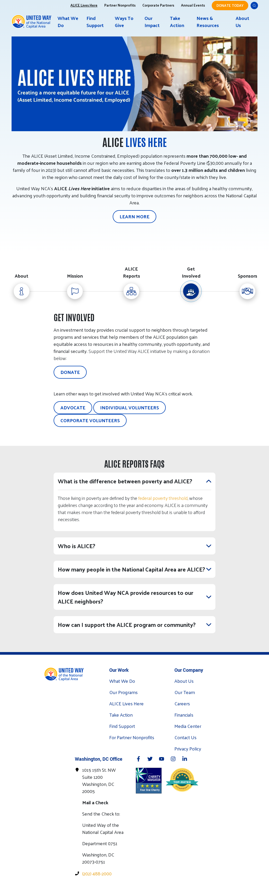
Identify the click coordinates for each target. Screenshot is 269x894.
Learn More (134, 216)
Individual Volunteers (129, 407)
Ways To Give (124, 21)
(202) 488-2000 (97, 873)
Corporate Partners (158, 5)
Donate (70, 372)
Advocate (72, 407)
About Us (242, 21)
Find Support (95, 21)
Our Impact (152, 21)
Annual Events (193, 5)
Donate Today (230, 5)
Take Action (177, 21)
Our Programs (123, 692)
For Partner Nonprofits (131, 737)
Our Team (184, 692)
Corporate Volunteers (90, 420)
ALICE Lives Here (83, 5)
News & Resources (207, 21)
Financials (183, 714)
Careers (182, 703)
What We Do (68, 21)
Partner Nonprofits (120, 5)
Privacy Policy (187, 748)
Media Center (187, 726)
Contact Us (185, 737)
